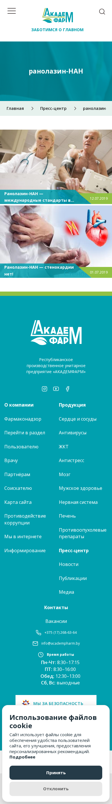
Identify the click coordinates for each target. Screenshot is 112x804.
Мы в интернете (23, 536)
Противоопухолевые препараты (83, 533)
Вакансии (56, 621)
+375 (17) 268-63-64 (61, 632)
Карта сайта (18, 502)
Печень (67, 516)
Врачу (11, 460)
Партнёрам (17, 474)
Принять (56, 772)
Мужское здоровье (80, 488)
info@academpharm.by (60, 643)
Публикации (73, 578)
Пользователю (21, 446)
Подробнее (22, 757)
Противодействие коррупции (25, 519)
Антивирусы (72, 432)
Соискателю (18, 488)
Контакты (56, 607)
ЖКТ (64, 446)
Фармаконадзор (22, 419)
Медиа (66, 592)
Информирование (25, 550)
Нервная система (78, 502)
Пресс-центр (74, 550)
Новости (68, 564)
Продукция (72, 405)
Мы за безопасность (58, 703)
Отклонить (56, 788)
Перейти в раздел (24, 432)
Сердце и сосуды (77, 419)
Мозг (64, 474)
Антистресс (71, 460)
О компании (19, 405)
